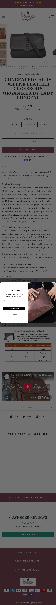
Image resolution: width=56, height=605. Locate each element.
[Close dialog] (54, 284)
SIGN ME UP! (14, 308)
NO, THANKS (14, 314)
